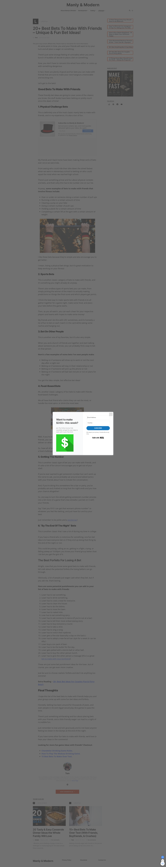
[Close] (111, 414)
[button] (68, 443)
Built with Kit (98, 437)
